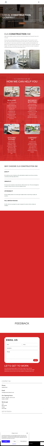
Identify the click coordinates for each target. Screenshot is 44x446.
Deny (15, 441)
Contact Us (22, 23)
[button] (27, 433)
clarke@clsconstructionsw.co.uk (8, 392)
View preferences (23, 441)
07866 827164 (4, 387)
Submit (35, 360)
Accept (6, 441)
